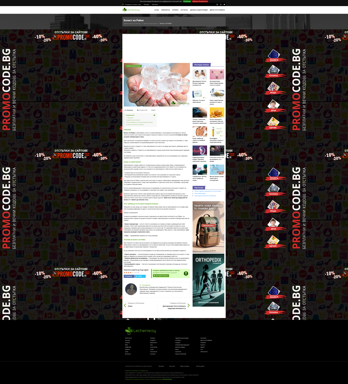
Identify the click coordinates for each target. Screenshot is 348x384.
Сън (202, 349)
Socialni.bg (135, 370)
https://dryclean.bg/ (200, 193)
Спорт (152, 349)
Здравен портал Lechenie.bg (132, 23)
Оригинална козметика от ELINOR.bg (205, 195)
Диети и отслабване (217, 10)
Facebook (129, 276)
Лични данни (200, 366)
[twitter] (224, 4)
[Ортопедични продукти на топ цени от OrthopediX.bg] (208, 280)
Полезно (175, 10)
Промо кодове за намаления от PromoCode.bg (208, 191)
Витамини (128, 354)
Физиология (204, 351)
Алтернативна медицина (182, 345)
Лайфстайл (128, 347)
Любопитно (165, 10)
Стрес (126, 351)
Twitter (140, 276)
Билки (177, 349)
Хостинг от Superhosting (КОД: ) (158, 379)
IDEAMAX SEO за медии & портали (134, 379)
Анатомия (178, 351)
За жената (203, 338)
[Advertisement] (174, 49)
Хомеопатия (153, 347)
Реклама (146, 4)
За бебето (178, 340)
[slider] (129, 272)
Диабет (203, 347)
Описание (130, 118)
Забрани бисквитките (200, 1)
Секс (151, 345)
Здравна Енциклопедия (150, 23)
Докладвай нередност (162, 275)
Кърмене (203, 342)
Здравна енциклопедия (199, 10)
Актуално (184, 10)
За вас (156, 10)
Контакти (155, 4)
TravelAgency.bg (143, 370)
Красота (203, 345)
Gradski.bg (128, 370)
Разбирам (187, 1)
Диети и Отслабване (206, 340)
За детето (153, 340)
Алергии (127, 349)
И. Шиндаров (129, 110)
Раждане (177, 342)
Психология (153, 351)
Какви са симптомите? (134, 120)
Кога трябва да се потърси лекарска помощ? (140, 122)
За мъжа (127, 340)
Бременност (153, 342)
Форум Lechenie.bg (180, 354)
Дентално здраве (180, 347)
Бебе (126, 345)
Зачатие (127, 342)
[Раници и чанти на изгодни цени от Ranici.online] (208, 227)
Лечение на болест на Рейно (136, 124)
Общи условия (184, 366)
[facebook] (220, 4)
